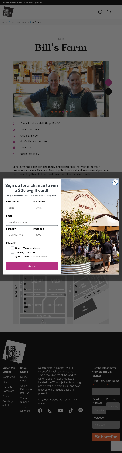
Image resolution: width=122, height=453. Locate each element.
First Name (12, 201)
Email (9, 215)
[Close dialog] (115, 182)
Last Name (39, 201)
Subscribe (32, 266)
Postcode (38, 228)
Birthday (11, 228)
